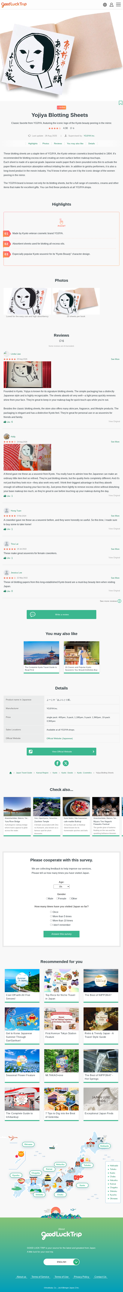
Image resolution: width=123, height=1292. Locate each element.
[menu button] (118, 4)
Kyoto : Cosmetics (84, 773)
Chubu (60, 1195)
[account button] (111, 5)
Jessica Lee (16, 572)
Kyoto (55, 773)
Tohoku (87, 1165)
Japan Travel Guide (24, 773)
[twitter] (66, 763)
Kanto (82, 1185)
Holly (13, 436)
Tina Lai (14, 544)
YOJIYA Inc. (89, 136)
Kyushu (16, 1175)
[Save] (120, 103)
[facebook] (57, 763)
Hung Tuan (16, 510)
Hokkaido (104, 1146)
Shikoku (39, 1195)
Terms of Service (40, 1277)
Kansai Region (42, 773)
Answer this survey (61, 934)
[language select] (105, 4)
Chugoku (36, 1173)
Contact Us (100, 1277)
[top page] (11, 773)
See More (115, 359)
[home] (14, 5)
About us (21, 1277)
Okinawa (28, 1144)
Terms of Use (62, 1277)
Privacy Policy (81, 1277)
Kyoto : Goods (67, 773)
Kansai (49, 1169)
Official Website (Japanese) (60, 738)
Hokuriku (60, 1164)
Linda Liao (16, 354)
